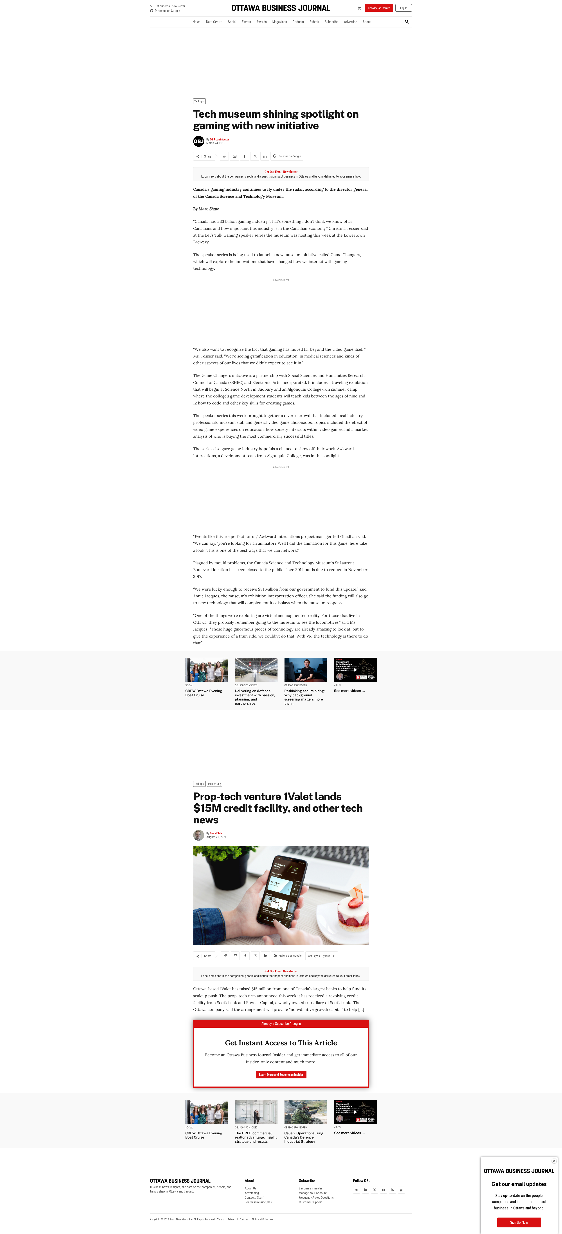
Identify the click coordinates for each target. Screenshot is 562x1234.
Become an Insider (310, 1188)
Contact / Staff (254, 1197)
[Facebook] (244, 156)
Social (189, 685)
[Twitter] (374, 1190)
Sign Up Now (519, 1222)
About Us (250, 1188)
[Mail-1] (356, 1190)
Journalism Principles (258, 1202)
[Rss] (392, 1190)
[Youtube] (383, 1190)
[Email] (234, 156)
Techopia (199, 101)
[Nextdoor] (401, 1190)
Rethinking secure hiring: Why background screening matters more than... (304, 697)
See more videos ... (349, 691)
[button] (407, 22)
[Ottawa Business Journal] (281, 8)
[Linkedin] (264, 156)
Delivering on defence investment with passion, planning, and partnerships (255, 697)
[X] (254, 156)
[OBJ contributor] (199, 141)
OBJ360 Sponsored (246, 685)
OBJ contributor (219, 139)
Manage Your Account (313, 1193)
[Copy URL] (224, 156)
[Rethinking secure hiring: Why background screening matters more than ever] (305, 670)
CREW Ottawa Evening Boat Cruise (203, 693)
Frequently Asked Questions (316, 1197)
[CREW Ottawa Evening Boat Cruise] (206, 670)
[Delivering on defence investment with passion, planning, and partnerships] (256, 670)
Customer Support (310, 1202)
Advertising (252, 1193)
